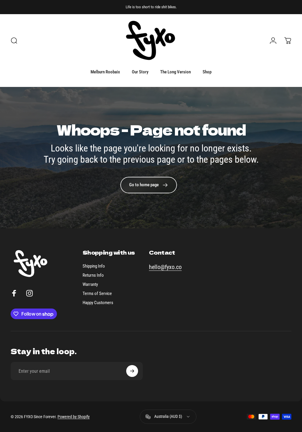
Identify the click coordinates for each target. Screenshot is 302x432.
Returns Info (93, 275)
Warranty (90, 284)
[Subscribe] (132, 371)
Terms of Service (97, 293)
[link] (148, 185)
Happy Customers (98, 302)
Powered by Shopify (74, 416)
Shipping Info (94, 266)
